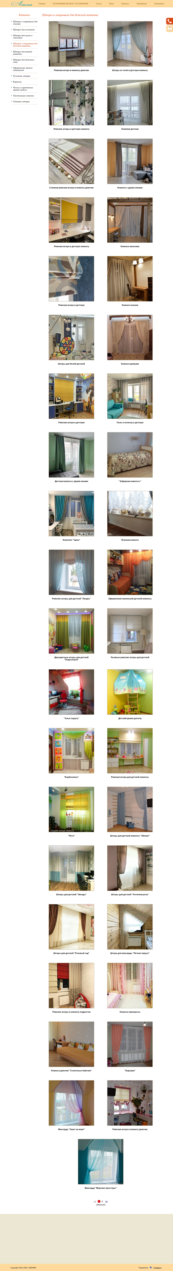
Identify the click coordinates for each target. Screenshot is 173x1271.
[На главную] (20, 3)
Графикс (157, 1268)
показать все (100, 1204)
